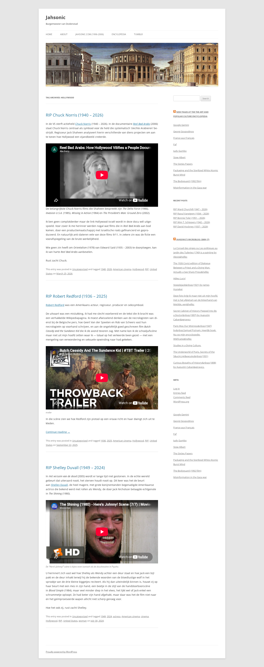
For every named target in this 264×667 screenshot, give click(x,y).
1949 (103, 616)
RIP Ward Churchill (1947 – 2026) (190, 209)
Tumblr (138, 34)
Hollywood (138, 269)
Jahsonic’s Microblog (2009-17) (192, 239)
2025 (109, 440)
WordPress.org (181, 401)
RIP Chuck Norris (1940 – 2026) (74, 115)
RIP (147, 269)
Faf (175, 144)
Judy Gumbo (180, 151)
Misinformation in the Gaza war (190, 187)
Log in (176, 388)
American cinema (122, 269)
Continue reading (58, 432)
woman (83, 620)
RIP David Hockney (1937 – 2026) (190, 226)
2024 (109, 616)
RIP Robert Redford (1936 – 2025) (76, 296)
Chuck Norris (83, 124)
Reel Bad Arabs (141, 124)
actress (117, 616)
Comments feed (181, 397)
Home (49, 34)
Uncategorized (80, 269)
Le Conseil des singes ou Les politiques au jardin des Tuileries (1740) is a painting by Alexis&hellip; (195, 252)
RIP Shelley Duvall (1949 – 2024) (75, 467)
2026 (109, 269)
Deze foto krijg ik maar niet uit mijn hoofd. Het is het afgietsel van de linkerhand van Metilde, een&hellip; (195, 300)
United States (70, 620)
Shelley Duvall (59, 485)
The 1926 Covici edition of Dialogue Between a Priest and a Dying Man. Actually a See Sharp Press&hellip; (191, 268)
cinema (145, 616)
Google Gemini (181, 125)
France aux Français (183, 138)
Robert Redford (55, 305)
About (64, 34)
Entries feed (179, 393)
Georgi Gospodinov (183, 131)
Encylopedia (119, 34)
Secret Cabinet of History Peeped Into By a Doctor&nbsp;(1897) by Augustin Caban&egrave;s (195, 315)
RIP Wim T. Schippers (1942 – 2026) (191, 222)
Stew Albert (179, 157)
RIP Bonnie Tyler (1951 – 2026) (189, 218)
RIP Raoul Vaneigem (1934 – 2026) (191, 213)
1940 (103, 269)
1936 (103, 440)
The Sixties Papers (183, 163)
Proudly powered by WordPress (61, 651)
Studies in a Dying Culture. (187, 345)
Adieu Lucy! (179, 278)
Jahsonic (55, 17)
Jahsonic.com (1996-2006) (89, 34)
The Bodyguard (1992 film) (187, 181)
